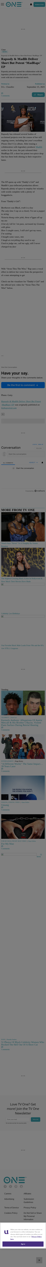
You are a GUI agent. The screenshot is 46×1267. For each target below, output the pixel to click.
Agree (23, 1244)
